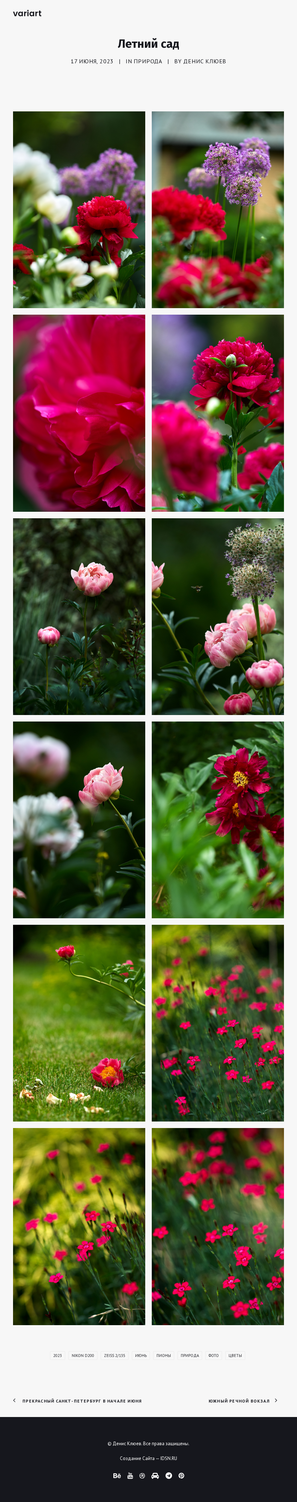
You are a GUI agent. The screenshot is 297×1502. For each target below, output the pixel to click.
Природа (148, 61)
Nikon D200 (83, 1355)
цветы (235, 1355)
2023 (57, 1355)
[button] (79, 209)
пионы (163, 1355)
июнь (141, 1355)
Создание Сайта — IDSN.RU (148, 1458)
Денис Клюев (204, 61)
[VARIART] (27, 13)
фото (214, 1355)
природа (190, 1355)
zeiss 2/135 (114, 1355)
